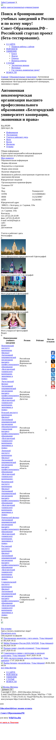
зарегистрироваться (15, 7)
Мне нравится (7, 158)
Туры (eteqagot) (46, 638)
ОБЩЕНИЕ (11, 51)
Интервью (16, 68)
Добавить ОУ (7, 690)
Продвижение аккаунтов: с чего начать (21, 638)
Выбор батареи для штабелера (17, 663)
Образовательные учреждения (23, 77)
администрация (32, 7)
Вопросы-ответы (18, 61)
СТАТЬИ (10, 63)
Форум (14, 56)
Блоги (14, 53)
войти (3, 7)
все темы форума (8, 668)
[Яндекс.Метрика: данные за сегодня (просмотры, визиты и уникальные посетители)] (9, 687)
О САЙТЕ (10, 44)
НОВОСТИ (11, 72)
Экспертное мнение (20, 65)
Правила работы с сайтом (22, 46)
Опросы (15, 58)
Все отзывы (6, 628)
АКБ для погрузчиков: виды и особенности (23, 658)
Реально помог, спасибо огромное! (19, 648)
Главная (4, 77)
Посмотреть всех (8, 633)
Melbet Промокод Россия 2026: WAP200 (21, 643)
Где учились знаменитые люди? (25, 70)
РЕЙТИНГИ (11, 49)
